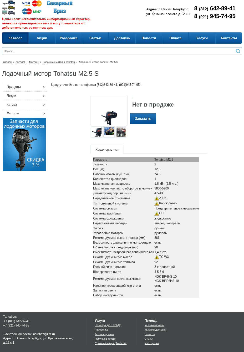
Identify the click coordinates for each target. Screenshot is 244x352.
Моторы (34, 62)
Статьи (149, 338)
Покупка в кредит (105, 338)
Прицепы (14, 87)
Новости (150, 334)
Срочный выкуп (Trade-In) (111, 343)
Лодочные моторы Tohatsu (59, 62)
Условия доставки (155, 329)
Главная (7, 62)
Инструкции (152, 343)
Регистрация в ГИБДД (108, 325)
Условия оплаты (154, 325)
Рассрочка (101, 329)
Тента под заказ (104, 334)
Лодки (11, 95)
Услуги (100, 320)
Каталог (20, 62)
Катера (12, 104)
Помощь (151, 320)
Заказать (143, 119)
